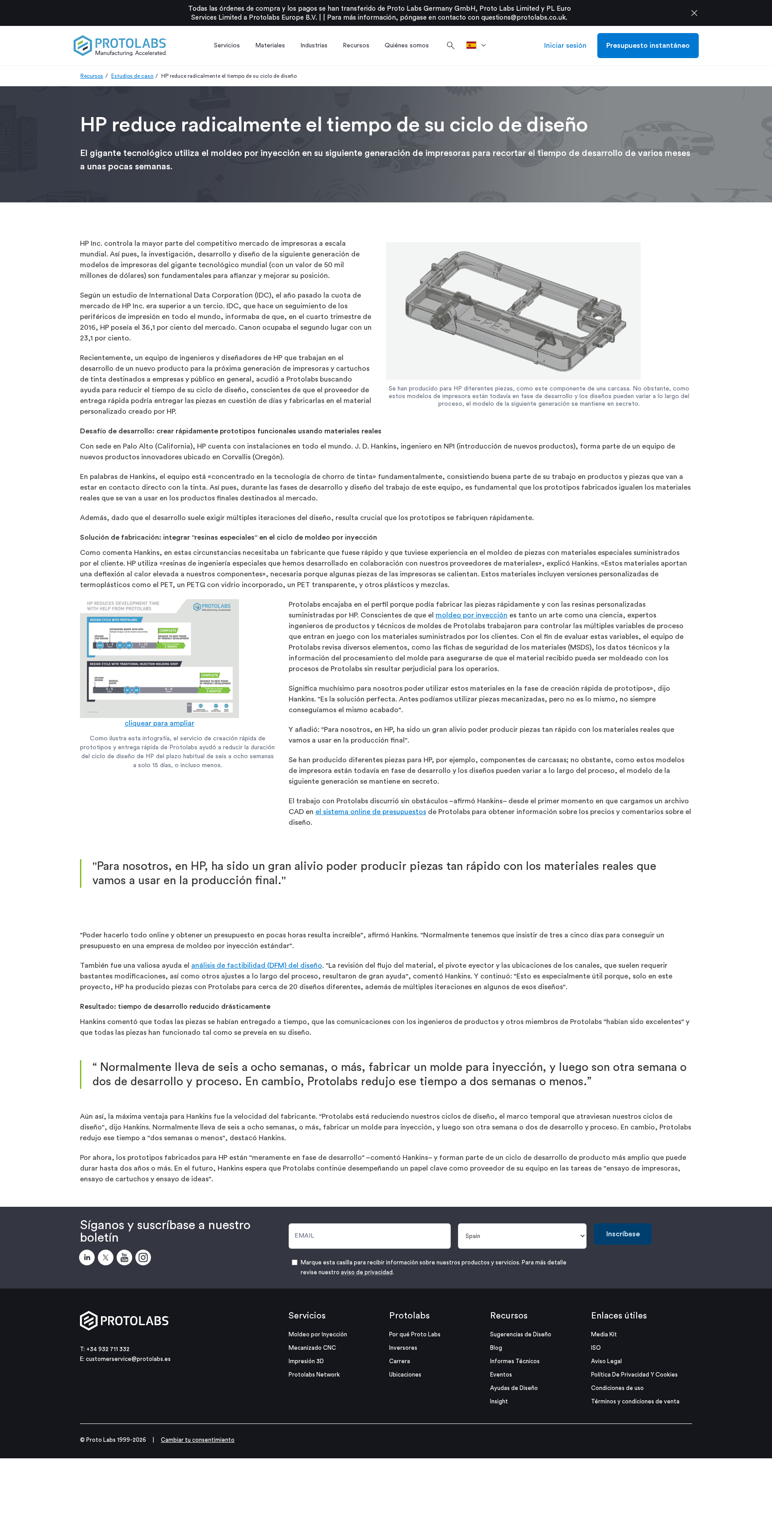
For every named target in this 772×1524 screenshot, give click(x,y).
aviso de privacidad (367, 1272)
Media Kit (604, 1334)
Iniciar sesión (565, 45)
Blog (496, 1348)
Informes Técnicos (515, 1361)
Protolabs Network (314, 1374)
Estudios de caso (132, 76)
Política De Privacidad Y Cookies (634, 1374)
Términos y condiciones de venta (635, 1401)
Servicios (307, 1315)
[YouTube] (125, 1259)
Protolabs (409, 1315)
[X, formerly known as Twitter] (107, 1259)
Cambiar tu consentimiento (198, 1440)
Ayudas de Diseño (514, 1388)
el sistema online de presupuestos (370, 811)
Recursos (91, 76)
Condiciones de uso (617, 1388)
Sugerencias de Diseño (520, 1334)
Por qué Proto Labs (415, 1334)
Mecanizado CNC (312, 1348)
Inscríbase (623, 1234)
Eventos (501, 1374)
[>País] (479, 45)
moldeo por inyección (472, 615)
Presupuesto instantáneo (648, 45)
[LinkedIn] (88, 1259)
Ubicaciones (405, 1374)
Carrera (399, 1361)
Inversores (403, 1348)
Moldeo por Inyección (318, 1334)
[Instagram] (144, 1259)
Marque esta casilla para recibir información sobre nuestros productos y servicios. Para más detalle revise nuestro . (433, 1267)
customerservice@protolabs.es (128, 1359)
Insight (499, 1401)
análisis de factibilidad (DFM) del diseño (256, 965)
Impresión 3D (306, 1361)
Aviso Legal (606, 1361)
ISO (596, 1348)
